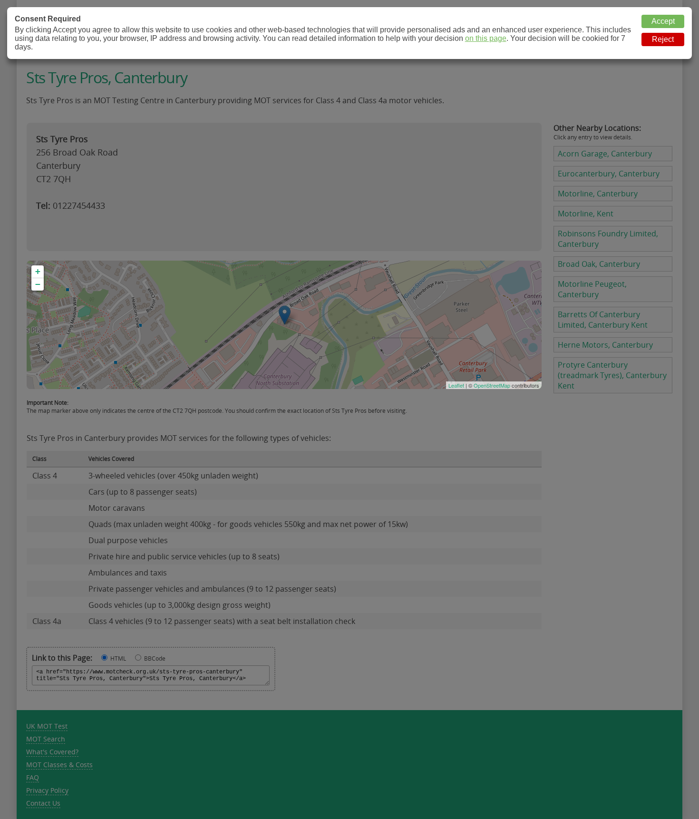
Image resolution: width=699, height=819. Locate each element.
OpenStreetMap (492, 385)
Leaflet (456, 385)
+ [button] (37, 271)
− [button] (37, 284)
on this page (485, 38)
